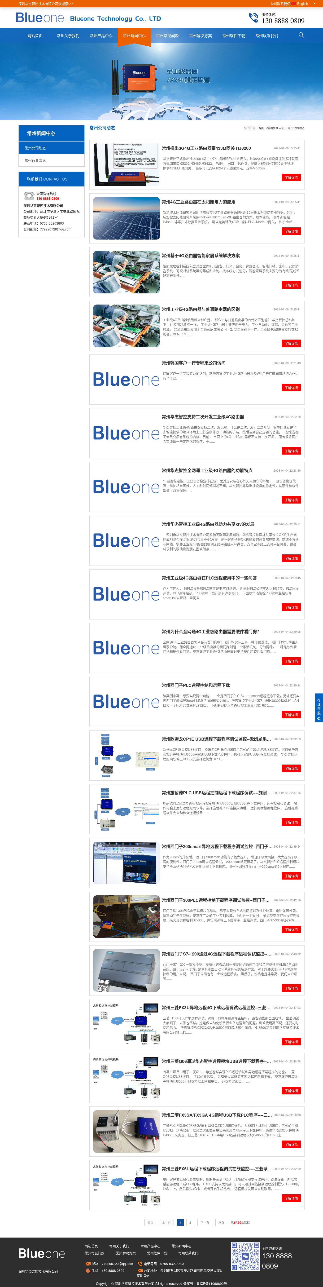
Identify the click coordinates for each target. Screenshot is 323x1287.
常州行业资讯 (35, 160)
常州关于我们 (68, 35)
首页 (261, 128)
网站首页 (35, 35)
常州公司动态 (35, 147)
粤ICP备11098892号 (211, 1283)
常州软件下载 (233, 35)
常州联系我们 (280, 3)
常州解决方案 (200, 35)
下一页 (205, 1222)
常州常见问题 (167, 35)
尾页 (221, 1222)
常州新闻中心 (134, 35)
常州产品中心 (101, 35)
